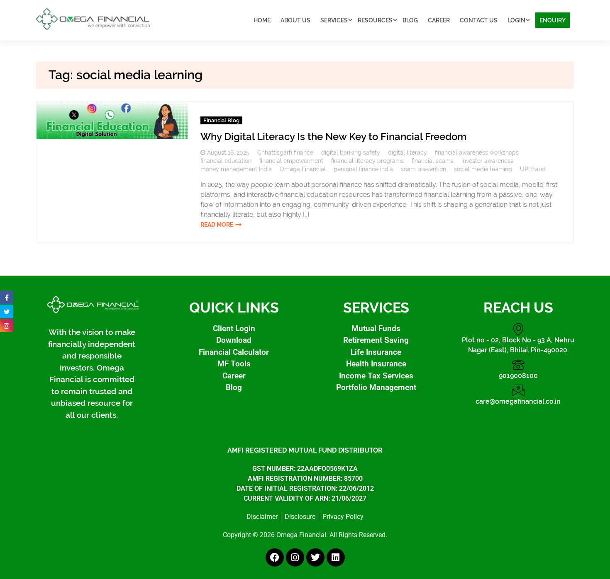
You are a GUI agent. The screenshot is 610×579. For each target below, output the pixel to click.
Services (334, 20)
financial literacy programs (367, 160)
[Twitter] (315, 557)
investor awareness (487, 160)
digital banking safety (350, 152)
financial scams (433, 160)
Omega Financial (303, 169)
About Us (295, 20)
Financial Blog (221, 120)
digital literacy (407, 152)
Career (439, 20)
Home (262, 20)
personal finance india (363, 169)
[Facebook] (275, 557)
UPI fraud (533, 169)
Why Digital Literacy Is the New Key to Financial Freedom (333, 137)
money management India (236, 169)
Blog (410, 20)
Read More (216, 224)
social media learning (483, 169)
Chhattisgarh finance (285, 152)
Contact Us (479, 20)
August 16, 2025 (228, 152)
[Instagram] (295, 557)
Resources (375, 20)
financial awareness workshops (477, 152)
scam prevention (423, 169)
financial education (225, 160)
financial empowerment (291, 160)
